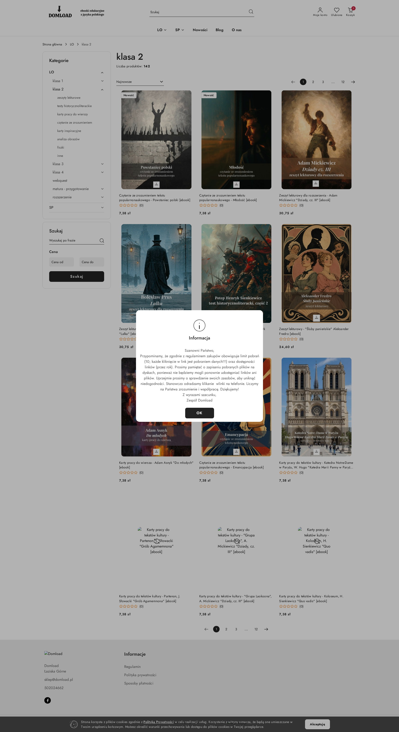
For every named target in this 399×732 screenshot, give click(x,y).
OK (199, 413)
